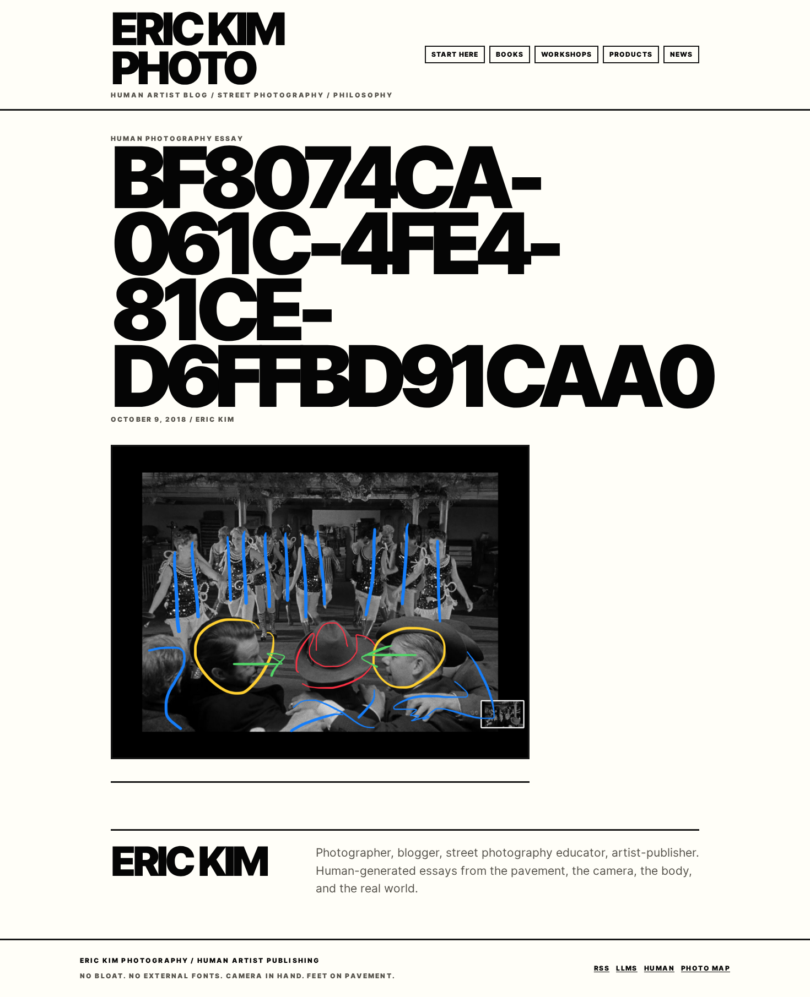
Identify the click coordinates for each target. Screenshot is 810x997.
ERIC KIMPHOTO (197, 48)
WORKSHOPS (566, 54)
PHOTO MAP (705, 968)
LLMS (627, 968)
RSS (601, 968)
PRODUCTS (630, 54)
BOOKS (509, 54)
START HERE (454, 54)
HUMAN (659, 968)
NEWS (681, 54)
